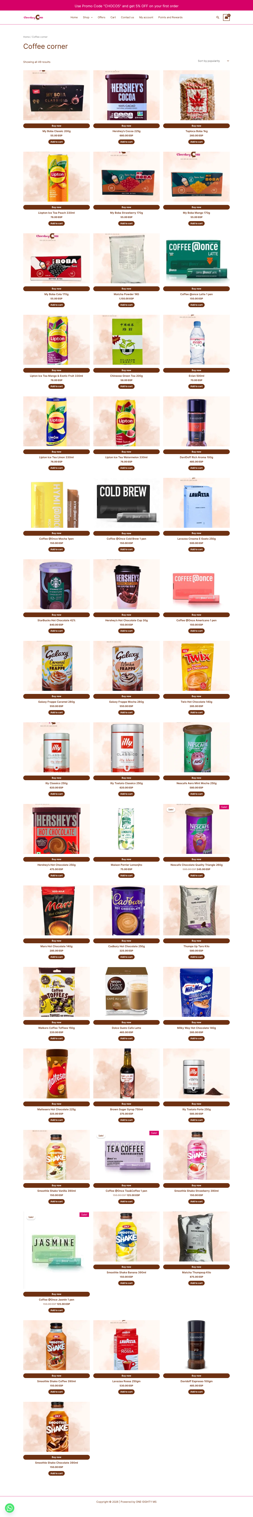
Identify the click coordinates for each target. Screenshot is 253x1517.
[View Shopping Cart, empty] (226, 17)
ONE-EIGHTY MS (146, 1501)
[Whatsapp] (9, 1508)
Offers (101, 17)
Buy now (56, 125)
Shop (86, 17)
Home (74, 17)
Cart (113, 17)
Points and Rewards (170, 17)
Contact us (127, 17)
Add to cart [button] (56, 141)
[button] (91, 17)
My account (146, 17)
